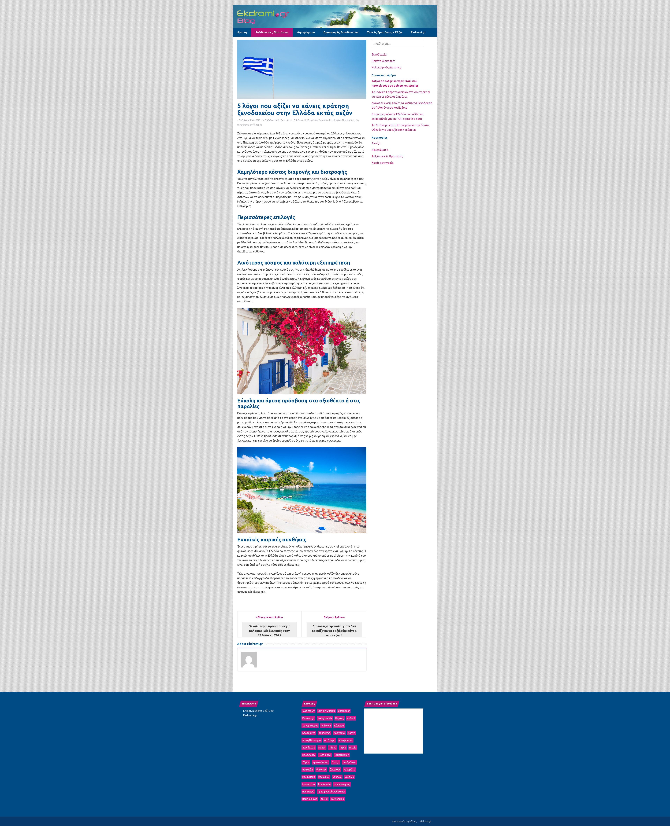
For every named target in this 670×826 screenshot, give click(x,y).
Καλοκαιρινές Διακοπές (386, 67)
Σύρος (305, 762)
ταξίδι (324, 799)
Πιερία (352, 747)
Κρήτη (351, 733)
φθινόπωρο (337, 799)
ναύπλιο (349, 777)
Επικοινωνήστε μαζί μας (258, 710)
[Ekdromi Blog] (335, 16)
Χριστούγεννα (321, 762)
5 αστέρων (308, 711)
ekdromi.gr (344, 711)
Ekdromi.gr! (308, 718)
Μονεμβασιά (345, 740)
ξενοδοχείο (324, 784)
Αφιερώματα (306, 32)
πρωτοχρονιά (309, 799)
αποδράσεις (349, 762)
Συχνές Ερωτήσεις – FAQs (384, 32)
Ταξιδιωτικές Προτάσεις (271, 32)
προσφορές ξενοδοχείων (331, 791)
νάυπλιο (337, 777)
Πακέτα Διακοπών (383, 61)
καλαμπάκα (308, 777)
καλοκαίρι (323, 777)
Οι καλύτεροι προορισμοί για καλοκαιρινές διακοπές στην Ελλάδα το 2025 (269, 630)
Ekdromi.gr (418, 32)
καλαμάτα (349, 769)
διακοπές (323, 120)
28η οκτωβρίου (326, 711)
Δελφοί (351, 718)
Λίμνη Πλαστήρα (311, 740)
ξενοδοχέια (335, 120)
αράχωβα (307, 769)
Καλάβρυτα (308, 733)
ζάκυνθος (335, 769)
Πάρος (322, 747)
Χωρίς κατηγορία (382, 162)
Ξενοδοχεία (379, 54)
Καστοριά (339, 733)
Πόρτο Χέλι (325, 755)
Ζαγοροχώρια (310, 725)
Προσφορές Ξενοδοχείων (340, 32)
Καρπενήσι (324, 733)
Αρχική (242, 32)
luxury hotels (325, 718)
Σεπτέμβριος (341, 755)
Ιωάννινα (326, 725)
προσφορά (308, 791)
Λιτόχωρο (329, 740)
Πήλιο (343, 747)
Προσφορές (348, 120)
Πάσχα (332, 747)
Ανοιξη (376, 143)
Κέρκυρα (339, 725)
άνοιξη (335, 762)
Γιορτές (339, 718)
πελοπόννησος (342, 784)
